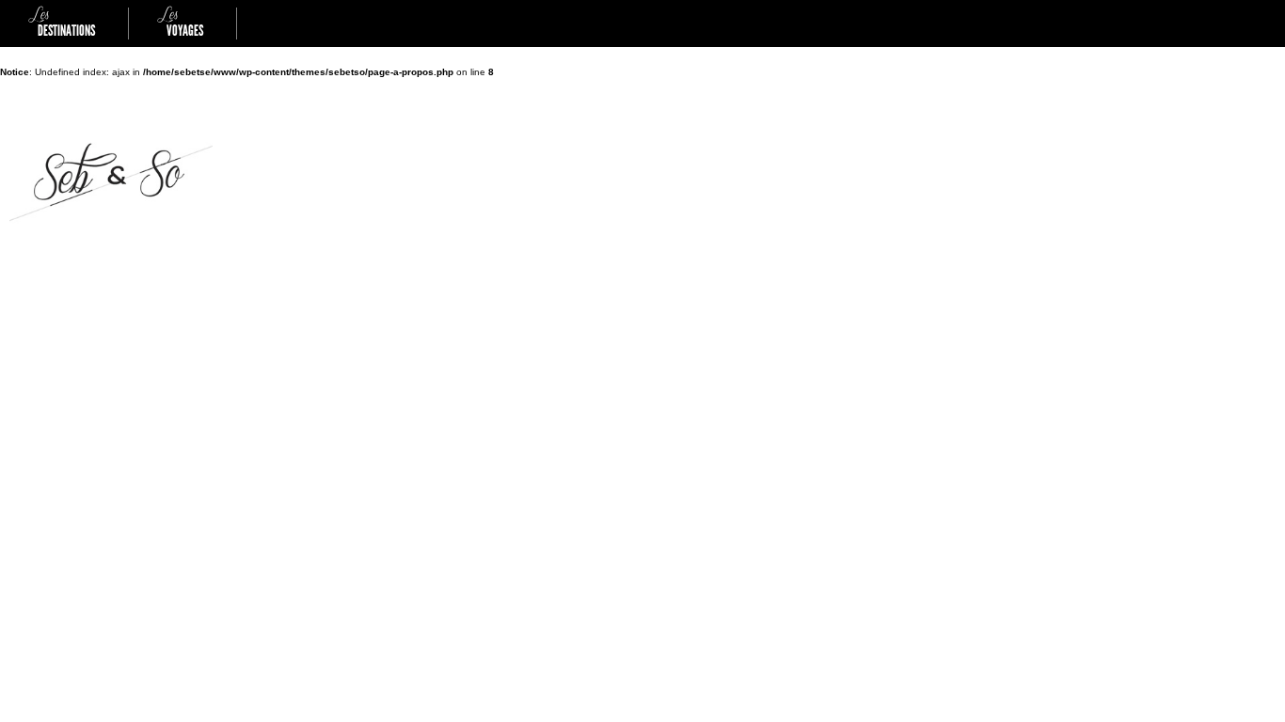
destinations (61, 23)
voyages (180, 23)
